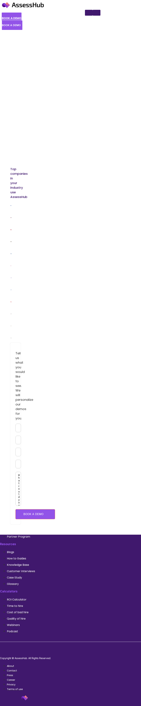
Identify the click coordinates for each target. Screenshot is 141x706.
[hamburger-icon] (96, 13)
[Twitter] (74, 648)
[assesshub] (23, 8)
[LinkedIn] (66, 648)
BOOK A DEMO (33, 514)
